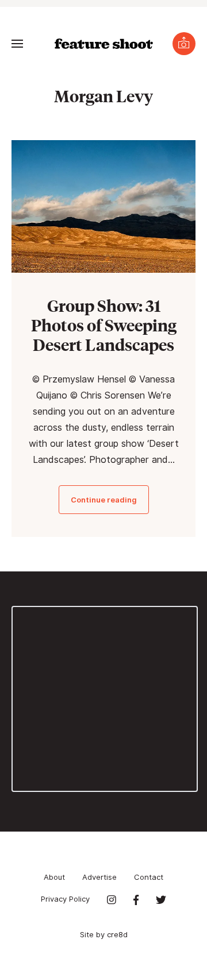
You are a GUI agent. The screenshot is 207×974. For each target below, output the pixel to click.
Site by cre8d (104, 934)
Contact (148, 877)
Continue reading (104, 499)
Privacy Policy (65, 898)
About (54, 877)
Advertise (99, 877)
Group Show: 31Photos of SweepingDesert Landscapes (104, 325)
